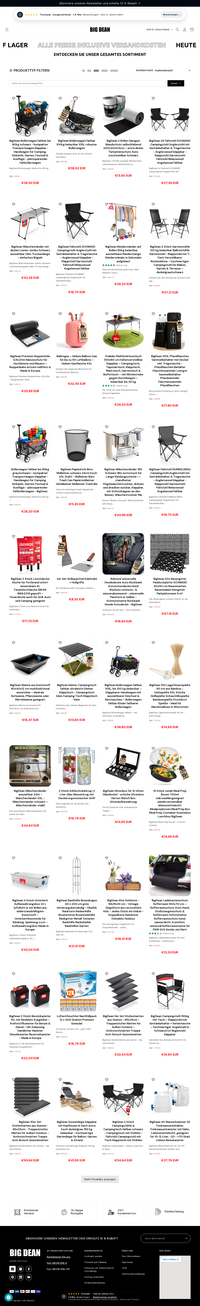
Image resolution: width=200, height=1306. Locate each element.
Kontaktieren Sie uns (58, 1256)
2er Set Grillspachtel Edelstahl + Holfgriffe (77, 580)
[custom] (12, 1269)
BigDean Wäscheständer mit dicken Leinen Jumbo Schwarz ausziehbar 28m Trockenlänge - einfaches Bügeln (30, 252)
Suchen (174, 83)
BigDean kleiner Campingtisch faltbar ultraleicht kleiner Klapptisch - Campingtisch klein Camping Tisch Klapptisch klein (76, 692)
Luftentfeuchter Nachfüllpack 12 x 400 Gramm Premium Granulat (77, 1019)
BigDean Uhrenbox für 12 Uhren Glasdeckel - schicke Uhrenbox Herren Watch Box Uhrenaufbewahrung (123, 796)
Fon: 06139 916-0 (57, 1263)
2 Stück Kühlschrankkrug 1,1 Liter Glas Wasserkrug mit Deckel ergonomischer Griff (76, 794)
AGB (124, 1268)
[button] (6, 29)
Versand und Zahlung (95, 1262)
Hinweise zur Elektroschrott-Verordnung (99, 1269)
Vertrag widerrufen (94, 1277)
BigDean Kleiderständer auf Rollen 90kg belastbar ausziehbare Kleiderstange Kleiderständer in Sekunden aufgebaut (123, 254)
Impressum (127, 1262)
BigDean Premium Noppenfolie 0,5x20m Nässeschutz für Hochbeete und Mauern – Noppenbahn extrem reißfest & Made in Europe (30, 363)
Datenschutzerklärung (133, 1274)
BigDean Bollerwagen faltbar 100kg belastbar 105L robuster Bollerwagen (76, 144)
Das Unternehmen (131, 1256)
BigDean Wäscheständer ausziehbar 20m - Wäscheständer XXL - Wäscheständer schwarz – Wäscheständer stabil (30, 798)
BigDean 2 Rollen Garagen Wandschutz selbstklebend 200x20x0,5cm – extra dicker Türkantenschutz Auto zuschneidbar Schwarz (123, 148)
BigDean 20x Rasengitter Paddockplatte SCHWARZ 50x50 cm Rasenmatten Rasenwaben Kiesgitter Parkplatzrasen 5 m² (170, 586)
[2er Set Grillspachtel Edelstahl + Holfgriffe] (77, 554)
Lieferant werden (93, 1256)
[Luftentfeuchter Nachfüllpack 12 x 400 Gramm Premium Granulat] (77, 991)
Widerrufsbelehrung (94, 1283)
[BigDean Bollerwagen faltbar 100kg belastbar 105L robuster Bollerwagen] (77, 116)
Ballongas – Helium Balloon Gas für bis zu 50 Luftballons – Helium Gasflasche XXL (77, 359)
